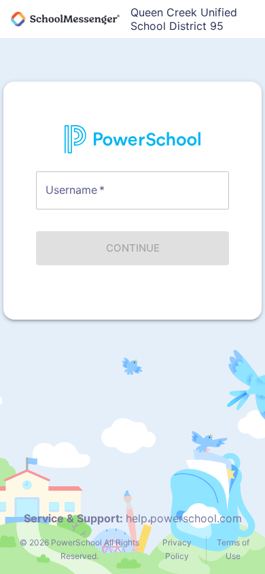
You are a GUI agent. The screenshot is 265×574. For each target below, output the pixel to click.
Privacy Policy (177, 549)
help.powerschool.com (184, 518)
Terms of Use (233, 549)
